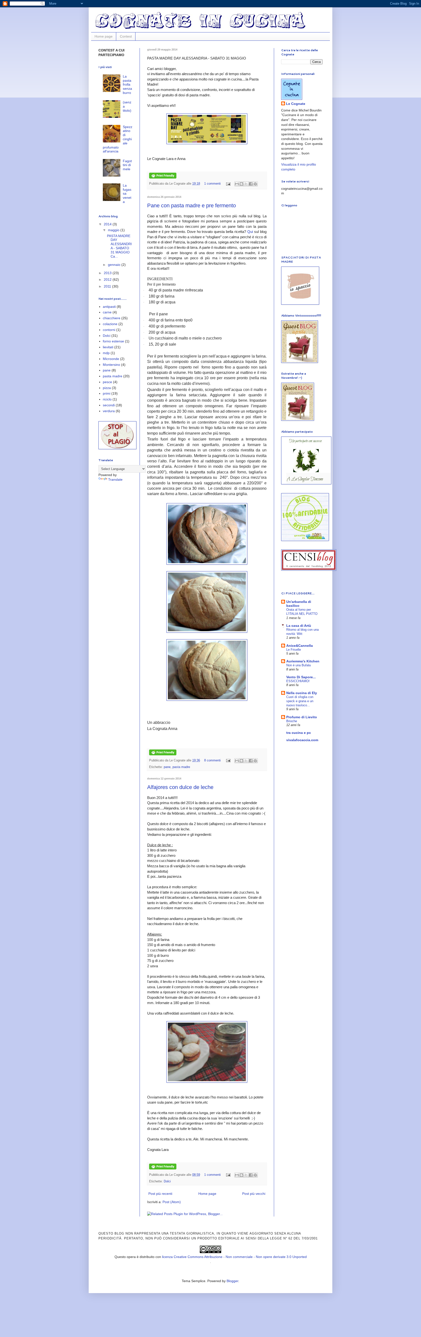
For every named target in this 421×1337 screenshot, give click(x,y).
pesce (107, 382)
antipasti (109, 307)
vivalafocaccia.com (302, 740)
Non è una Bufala (298, 665)
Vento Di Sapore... (301, 677)
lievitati (108, 347)
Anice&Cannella (299, 646)
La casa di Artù (298, 626)
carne (107, 312)
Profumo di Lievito (301, 717)
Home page (104, 36)
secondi (109, 405)
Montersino (111, 365)
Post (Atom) (172, 1202)
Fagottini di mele (127, 165)
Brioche (291, 721)
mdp (106, 353)
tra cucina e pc (298, 733)
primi (106, 393)
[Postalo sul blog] (241, 183)
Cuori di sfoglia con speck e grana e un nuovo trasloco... (299, 701)
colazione (110, 324)
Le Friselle (293, 649)
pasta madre (181, 767)
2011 (108, 286)
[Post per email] (228, 183)
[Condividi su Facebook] (250, 183)
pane (167, 767)
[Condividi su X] (246, 183)
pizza (107, 388)
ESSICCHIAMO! (298, 681)
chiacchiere (111, 318)
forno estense (113, 341)
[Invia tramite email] (236, 183)
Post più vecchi (253, 1194)
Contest (126, 36)
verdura (109, 411)
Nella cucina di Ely (301, 693)
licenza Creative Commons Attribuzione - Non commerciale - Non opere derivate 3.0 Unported (234, 1257)
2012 (108, 279)
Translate (115, 479)
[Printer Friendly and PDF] (162, 177)
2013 (108, 273)
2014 (108, 224)
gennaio (114, 265)
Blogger (232, 1281)
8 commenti (212, 760)
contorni (109, 330)
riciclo (107, 399)
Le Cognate (295, 104)
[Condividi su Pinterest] (255, 183)
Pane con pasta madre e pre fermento (191, 205)
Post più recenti (160, 1194)
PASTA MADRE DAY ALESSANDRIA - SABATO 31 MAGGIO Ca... (119, 246)
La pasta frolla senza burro (127, 84)
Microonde (111, 359)
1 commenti (212, 183)
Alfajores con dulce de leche (180, 787)
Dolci (167, 1181)
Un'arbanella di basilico (298, 604)
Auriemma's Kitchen (302, 661)
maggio (114, 230)
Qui (250, 231)
